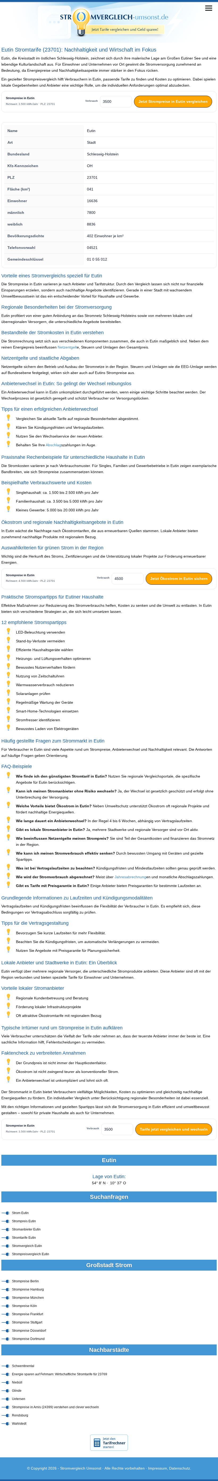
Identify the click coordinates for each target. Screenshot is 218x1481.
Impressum (157, 1468)
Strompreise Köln (24, 1306)
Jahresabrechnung (130, 877)
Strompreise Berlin (25, 1281)
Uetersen (18, 1399)
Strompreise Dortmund (28, 1339)
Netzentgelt (67, 347)
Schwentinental (23, 1366)
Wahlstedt (19, 1423)
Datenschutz (179, 1468)
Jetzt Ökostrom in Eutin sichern (179, 578)
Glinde (17, 1391)
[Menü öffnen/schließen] (208, 8)
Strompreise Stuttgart (27, 1322)
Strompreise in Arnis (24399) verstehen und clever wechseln (55, 1407)
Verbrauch (91, 101)
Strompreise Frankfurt (27, 1314)
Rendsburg (20, 1415)
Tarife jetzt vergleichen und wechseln (174, 1129)
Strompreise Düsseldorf (29, 1331)
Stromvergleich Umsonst (80, 1468)
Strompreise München (28, 1298)
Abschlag (53, 445)
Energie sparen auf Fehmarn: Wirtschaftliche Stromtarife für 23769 (59, 1374)
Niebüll (17, 1382)
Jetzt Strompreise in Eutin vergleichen (173, 101)
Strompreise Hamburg (28, 1289)
